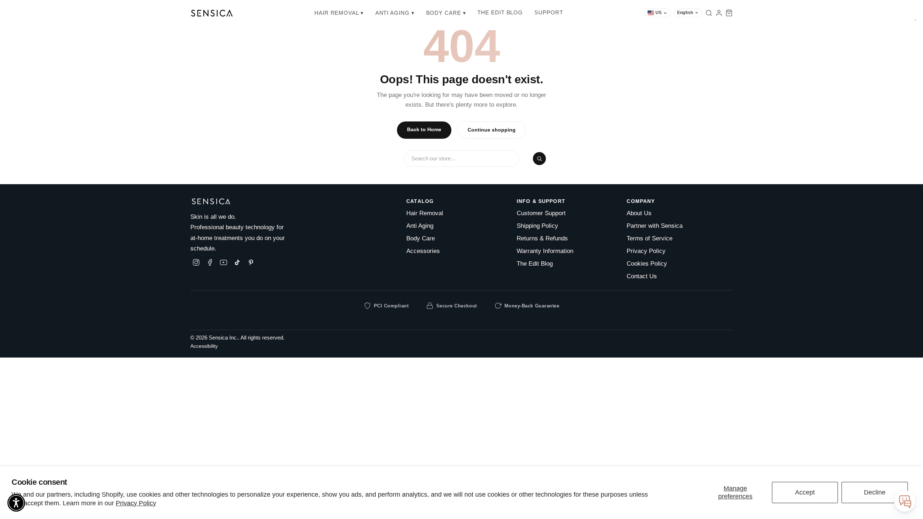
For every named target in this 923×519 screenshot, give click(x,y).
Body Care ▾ (446, 13)
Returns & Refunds (542, 238)
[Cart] (729, 13)
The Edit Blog (500, 12)
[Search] (708, 13)
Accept (805, 492)
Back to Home (424, 129)
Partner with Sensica (655, 225)
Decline (875, 492)
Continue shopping (492, 130)
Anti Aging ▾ (395, 13)
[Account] (719, 13)
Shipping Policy (537, 225)
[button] (16, 503)
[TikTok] (237, 262)
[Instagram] (196, 262)
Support (548, 12)
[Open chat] (905, 501)
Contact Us (642, 276)
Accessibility (204, 346)
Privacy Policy (136, 503)
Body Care (420, 238)
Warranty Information (545, 251)
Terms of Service (649, 238)
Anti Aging (419, 225)
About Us (639, 213)
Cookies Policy (647, 263)
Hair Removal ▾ (339, 13)
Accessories (423, 251)
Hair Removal (424, 213)
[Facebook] (210, 262)
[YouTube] (223, 262)
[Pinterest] (251, 262)
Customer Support (541, 213)
